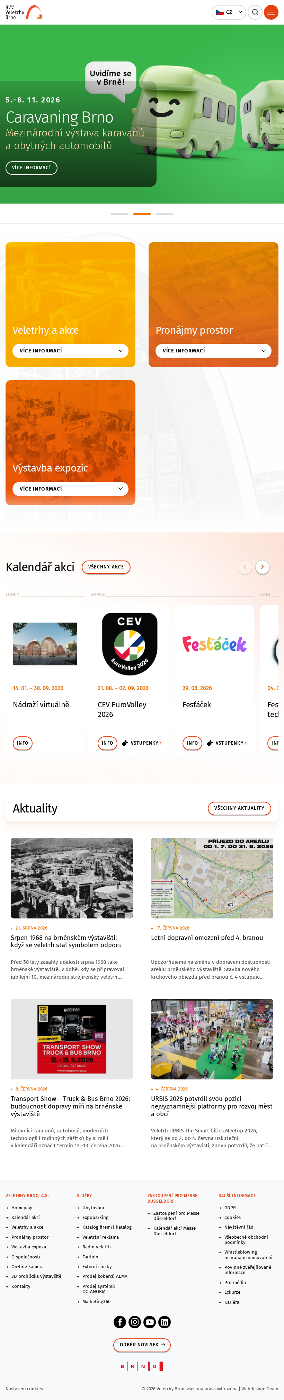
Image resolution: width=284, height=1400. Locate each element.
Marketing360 (96, 1301)
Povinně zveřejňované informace (247, 1270)
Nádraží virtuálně (41, 704)
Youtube (149, 1322)
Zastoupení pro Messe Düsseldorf (176, 1216)
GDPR (230, 1208)
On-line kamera (27, 1266)
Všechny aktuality (239, 808)
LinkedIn (164, 1322)
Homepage (22, 1208)
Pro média (235, 1282)
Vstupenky (145, 743)
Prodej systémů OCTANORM (98, 1289)
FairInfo (90, 1257)
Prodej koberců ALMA (104, 1276)
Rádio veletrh (96, 1247)
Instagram (134, 1322)
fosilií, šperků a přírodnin (64, 146)
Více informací (31, 168)
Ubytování (93, 1208)
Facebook (120, 1322)
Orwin (272, 1388)
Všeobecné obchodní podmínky (246, 1240)
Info (22, 743)
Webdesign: (253, 1388)
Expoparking (95, 1217)
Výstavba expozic (50, 468)
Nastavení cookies (24, 1388)
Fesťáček (197, 704)
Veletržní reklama (100, 1237)
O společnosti (25, 1257)
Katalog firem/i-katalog (107, 1227)
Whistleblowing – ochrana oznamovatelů (248, 1255)
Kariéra (231, 1302)
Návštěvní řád (239, 1227)
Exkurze (232, 1292)
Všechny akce (106, 567)
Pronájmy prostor (194, 330)
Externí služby (97, 1266)
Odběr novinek (139, 1345)
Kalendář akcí (25, 1217)
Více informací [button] (41, 351)
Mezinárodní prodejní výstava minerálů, (96, 133)
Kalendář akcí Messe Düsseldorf (174, 1231)
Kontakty (20, 1286)
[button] (229, 12)
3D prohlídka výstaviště (36, 1276)
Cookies (232, 1217)
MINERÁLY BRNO (59, 117)
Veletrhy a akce (45, 330)
